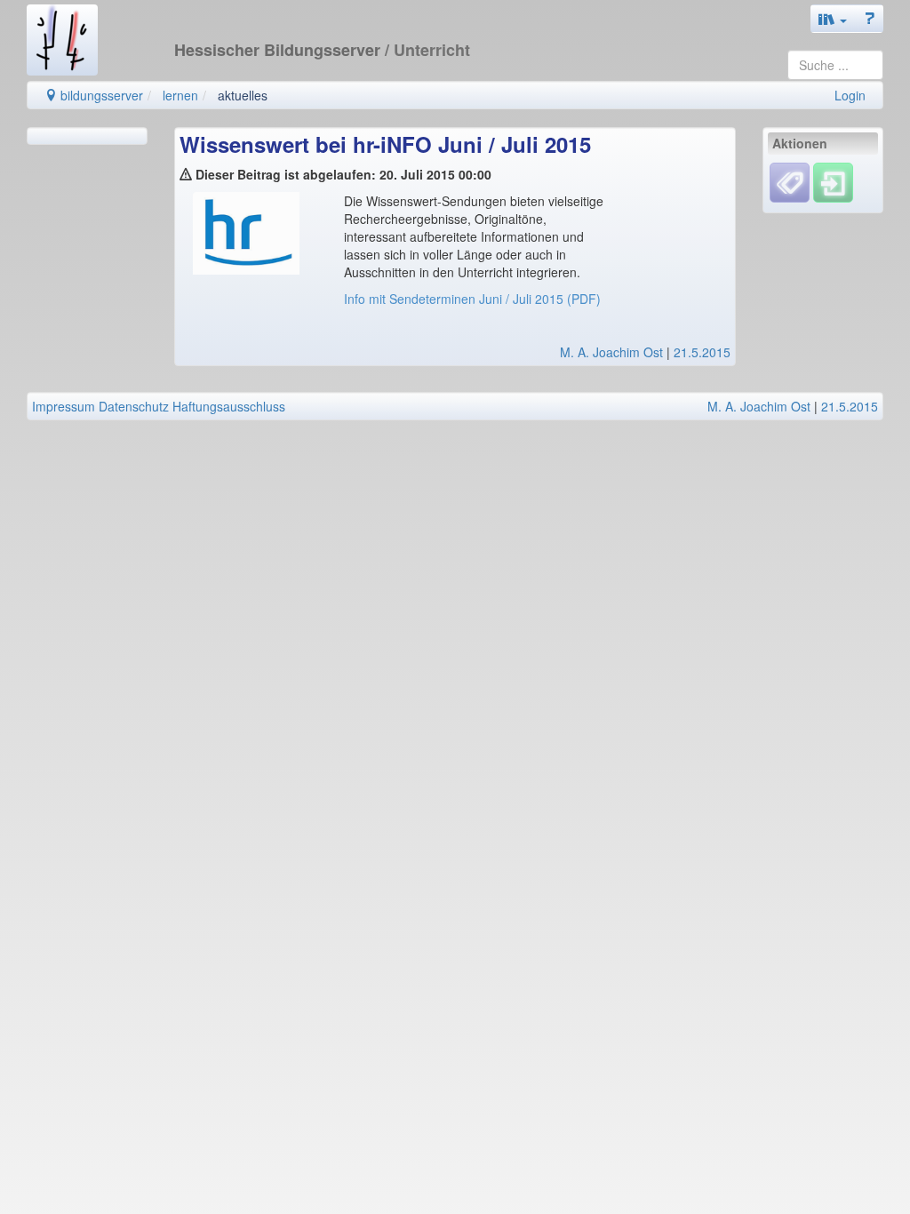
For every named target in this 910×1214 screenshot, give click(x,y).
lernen (180, 95)
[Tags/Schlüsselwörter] (790, 183)
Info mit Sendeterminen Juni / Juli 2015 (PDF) (472, 298)
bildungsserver (100, 95)
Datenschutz (134, 406)
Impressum (63, 406)
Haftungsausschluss (228, 406)
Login (850, 95)
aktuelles (242, 95)
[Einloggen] (833, 181)
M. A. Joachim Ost (611, 352)
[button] (832, 18)
